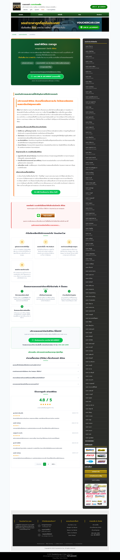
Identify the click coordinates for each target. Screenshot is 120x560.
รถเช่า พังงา (90, 153)
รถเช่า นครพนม (91, 87)
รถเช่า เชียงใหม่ (90, 52)
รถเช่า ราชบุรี (89, 193)
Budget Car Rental (72, 527)
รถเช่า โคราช (89, 47)
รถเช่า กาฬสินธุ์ (89, 263)
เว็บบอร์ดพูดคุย (95, 530)
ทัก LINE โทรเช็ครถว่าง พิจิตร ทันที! (45, 192)
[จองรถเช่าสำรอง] (46, 216)
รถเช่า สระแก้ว (89, 379)
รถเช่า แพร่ (88, 434)
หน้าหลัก (21, 15)
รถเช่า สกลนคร (91, 224)
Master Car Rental (72, 530)
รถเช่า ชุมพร (89, 398)
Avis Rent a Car (72, 525)
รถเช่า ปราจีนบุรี (90, 372)
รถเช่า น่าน (89, 133)
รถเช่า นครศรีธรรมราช (92, 97)
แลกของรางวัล (96, 471)
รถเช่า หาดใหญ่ (90, 173)
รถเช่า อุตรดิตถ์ (89, 437)
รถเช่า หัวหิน (90, 122)
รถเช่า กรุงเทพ (90, 163)
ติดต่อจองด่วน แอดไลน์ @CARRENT (47, 340)
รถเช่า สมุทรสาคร (91, 214)
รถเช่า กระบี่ (89, 178)
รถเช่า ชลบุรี (89, 365)
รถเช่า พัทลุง (89, 412)
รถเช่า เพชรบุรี (89, 390)
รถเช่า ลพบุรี (89, 332)
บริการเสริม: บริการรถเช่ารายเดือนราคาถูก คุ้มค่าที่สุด (45, 352)
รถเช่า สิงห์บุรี (89, 336)
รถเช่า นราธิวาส (90, 405)
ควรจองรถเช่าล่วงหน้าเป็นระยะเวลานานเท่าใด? (26, 384)
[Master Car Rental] (90, 461)
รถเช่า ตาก (89, 72)
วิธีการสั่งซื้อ (96, 525)
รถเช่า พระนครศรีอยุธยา (92, 318)
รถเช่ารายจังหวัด (23, 34)
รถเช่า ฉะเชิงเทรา (90, 361)
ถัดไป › (53, 464)
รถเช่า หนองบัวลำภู (90, 292)
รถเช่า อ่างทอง (89, 350)
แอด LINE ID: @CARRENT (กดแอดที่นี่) (47, 76)
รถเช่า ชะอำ (90, 57)
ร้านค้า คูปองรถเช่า (71, 556)
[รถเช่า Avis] (90, 455)
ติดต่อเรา (99, 15)
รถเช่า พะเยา (89, 430)
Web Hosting (49, 543)
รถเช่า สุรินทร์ (89, 282)
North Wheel (72, 535)
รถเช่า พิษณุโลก (91, 138)
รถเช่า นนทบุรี (89, 314)
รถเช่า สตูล (88, 419)
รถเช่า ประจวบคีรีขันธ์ (91, 387)
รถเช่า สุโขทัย (89, 340)
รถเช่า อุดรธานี (90, 117)
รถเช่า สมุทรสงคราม (92, 219)
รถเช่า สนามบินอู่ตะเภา (91, 168)
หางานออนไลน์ (79, 543)
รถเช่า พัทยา (90, 82)
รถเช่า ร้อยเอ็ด (89, 229)
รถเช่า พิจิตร (89, 321)
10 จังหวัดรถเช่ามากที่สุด (96, 476)
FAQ (79, 15)
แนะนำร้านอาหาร (69, 543)
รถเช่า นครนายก (90, 307)
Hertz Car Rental (72, 533)
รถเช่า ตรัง (89, 77)
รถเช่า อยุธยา (90, 203)
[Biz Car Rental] (101, 461)
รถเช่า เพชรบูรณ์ (90, 329)
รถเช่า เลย (89, 234)
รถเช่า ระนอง (89, 416)
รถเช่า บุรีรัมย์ (90, 239)
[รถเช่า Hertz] (101, 450)
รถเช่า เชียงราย (90, 143)
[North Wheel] (101, 455)
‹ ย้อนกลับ (38, 464)
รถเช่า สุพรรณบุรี (90, 343)
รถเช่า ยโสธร (89, 278)
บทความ (40, 15)
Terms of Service (63, 558)
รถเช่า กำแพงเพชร (90, 300)
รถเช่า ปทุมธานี (90, 128)
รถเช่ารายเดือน (96, 480)
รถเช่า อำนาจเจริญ (90, 296)
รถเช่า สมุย (89, 107)
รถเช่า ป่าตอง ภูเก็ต (91, 183)
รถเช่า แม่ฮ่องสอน (91, 254)
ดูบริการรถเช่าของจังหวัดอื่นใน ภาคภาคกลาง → (45, 225)
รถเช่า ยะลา (89, 427)
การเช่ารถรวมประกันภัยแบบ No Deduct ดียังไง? (27, 371)
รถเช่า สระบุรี (89, 347)
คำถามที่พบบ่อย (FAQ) (95, 527)
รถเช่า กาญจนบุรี (90, 198)
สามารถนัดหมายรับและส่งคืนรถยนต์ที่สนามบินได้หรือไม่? (29, 378)
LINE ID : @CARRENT (99, 7)
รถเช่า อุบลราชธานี (91, 158)
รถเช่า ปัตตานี (89, 408)
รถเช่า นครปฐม (89, 188)
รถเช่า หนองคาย (90, 289)
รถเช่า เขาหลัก (90, 244)
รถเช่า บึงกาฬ (89, 267)
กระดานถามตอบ (89, 441)
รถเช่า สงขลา (89, 423)
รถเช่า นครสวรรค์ (90, 311)
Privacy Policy (56, 558)
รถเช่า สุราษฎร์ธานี (90, 102)
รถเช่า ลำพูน (90, 259)
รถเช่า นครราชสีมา (92, 67)
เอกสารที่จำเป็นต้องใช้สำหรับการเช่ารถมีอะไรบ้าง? (27, 365)
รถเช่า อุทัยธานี (89, 354)
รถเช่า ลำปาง (90, 209)
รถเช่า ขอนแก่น (90, 112)
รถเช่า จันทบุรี (89, 358)
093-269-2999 (63, 345)
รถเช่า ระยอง (90, 62)
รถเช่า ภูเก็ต (90, 92)
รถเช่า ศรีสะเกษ (90, 285)
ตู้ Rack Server (59, 543)
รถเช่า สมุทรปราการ (91, 148)
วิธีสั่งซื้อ (60, 15)
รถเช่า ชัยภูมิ (90, 249)
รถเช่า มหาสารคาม (90, 271)
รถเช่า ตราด (89, 369)
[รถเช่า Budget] (90, 450)
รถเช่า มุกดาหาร (90, 274)
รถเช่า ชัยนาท (89, 303)
